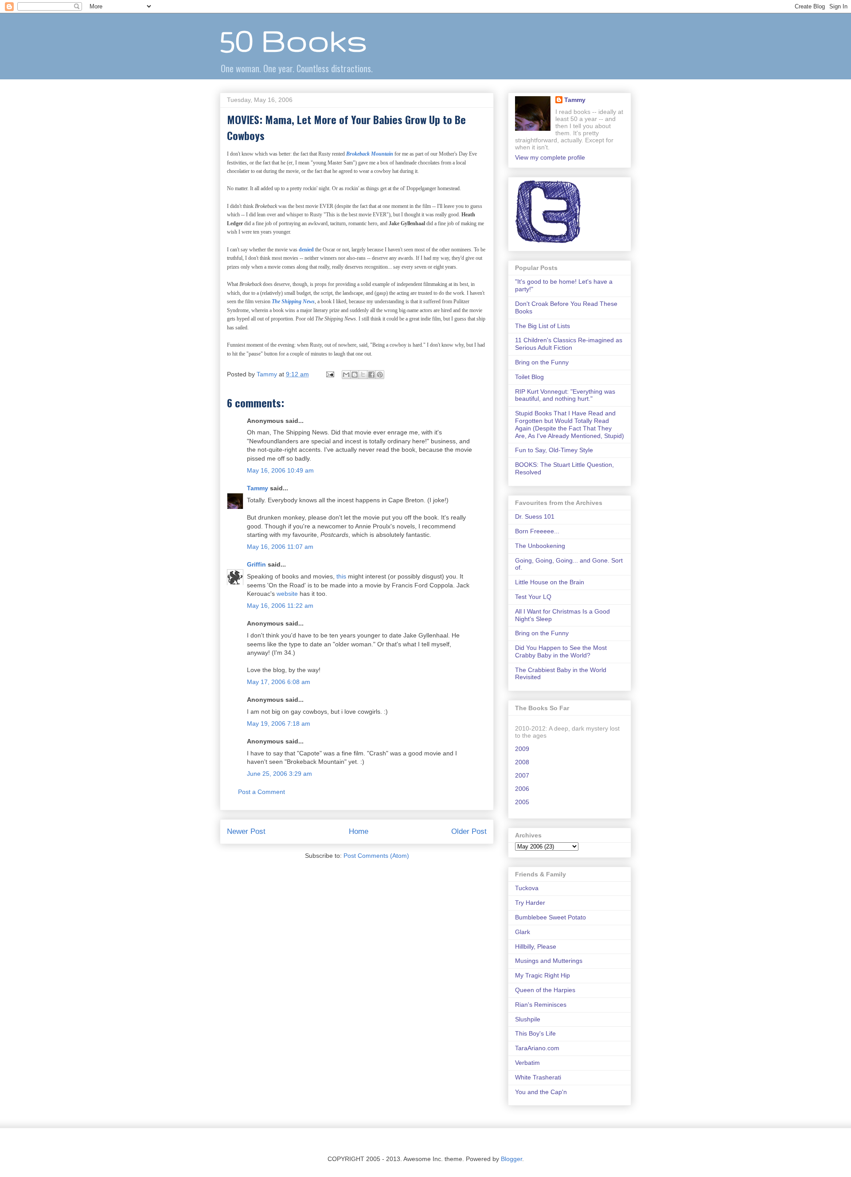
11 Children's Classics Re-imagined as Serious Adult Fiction (568, 343)
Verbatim (527, 1062)
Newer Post (246, 831)
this (341, 576)
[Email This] (346, 374)
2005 (522, 802)
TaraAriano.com (537, 1048)
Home (358, 831)
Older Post (469, 831)
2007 (522, 775)
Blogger (511, 1158)
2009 (522, 748)
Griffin (256, 564)
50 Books (293, 40)
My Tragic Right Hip (542, 975)
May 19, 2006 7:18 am (278, 723)
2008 (522, 762)
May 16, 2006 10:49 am (280, 470)
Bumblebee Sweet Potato (550, 917)
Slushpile (527, 1019)
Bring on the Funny (542, 362)
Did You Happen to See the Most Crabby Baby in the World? (561, 651)
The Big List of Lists (542, 325)
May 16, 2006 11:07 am (280, 546)
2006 (522, 788)
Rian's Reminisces (540, 1004)
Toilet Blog (529, 376)
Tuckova (527, 888)
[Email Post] (329, 374)
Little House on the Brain (549, 582)
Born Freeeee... (537, 531)
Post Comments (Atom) (376, 855)
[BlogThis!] (354, 374)
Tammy (257, 488)
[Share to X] (363, 374)
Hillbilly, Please (535, 946)
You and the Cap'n (541, 1091)
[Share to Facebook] (371, 374)
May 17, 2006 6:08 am (278, 681)
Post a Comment (261, 791)
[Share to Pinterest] (379, 374)
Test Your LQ (533, 596)
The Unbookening (540, 545)
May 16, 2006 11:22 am (280, 605)
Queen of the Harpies (545, 989)
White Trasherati (538, 1077)
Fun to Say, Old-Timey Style (554, 450)
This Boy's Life (535, 1033)
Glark (522, 931)
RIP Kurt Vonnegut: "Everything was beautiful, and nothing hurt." (565, 395)
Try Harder (530, 902)
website (287, 593)
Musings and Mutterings (548, 960)
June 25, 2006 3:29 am (279, 773)
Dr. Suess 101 (534, 516)
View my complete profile (550, 157)
